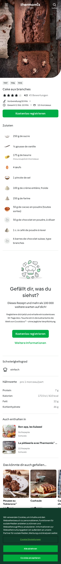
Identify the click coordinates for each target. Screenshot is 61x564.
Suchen (54, 8)
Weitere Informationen (30, 343)
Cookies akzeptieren (30, 558)
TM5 (20, 83)
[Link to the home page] (30, 6)
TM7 (6, 83)
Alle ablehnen (30, 548)
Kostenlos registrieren (30, 113)
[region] (30, 536)
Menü (6, 8)
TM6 (13, 83)
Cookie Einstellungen (30, 539)
